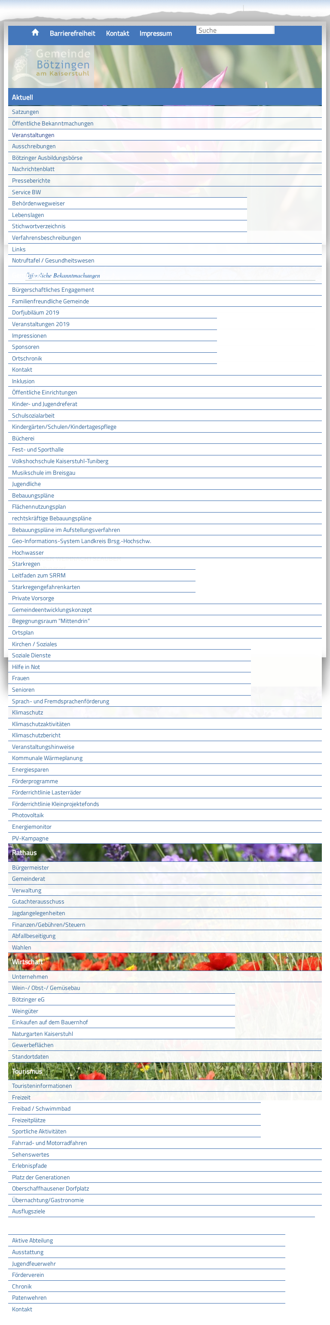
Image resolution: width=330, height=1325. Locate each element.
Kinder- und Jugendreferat (44, 403)
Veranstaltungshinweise (43, 746)
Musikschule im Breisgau (43, 472)
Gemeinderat (28, 878)
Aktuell (22, 97)
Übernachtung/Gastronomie (48, 1199)
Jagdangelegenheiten (38, 912)
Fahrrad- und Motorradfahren (49, 1142)
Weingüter (25, 1010)
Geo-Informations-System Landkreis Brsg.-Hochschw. (81, 540)
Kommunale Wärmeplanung (47, 757)
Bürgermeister (30, 867)
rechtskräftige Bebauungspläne (52, 517)
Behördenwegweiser (38, 203)
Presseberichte (31, 180)
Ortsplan (23, 632)
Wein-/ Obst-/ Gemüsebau (46, 987)
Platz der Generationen (41, 1177)
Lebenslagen (28, 214)
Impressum (156, 33)
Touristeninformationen (42, 1085)
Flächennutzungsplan (39, 506)
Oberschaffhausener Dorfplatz (50, 1188)
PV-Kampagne (30, 838)
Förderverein (28, 1274)
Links (19, 248)
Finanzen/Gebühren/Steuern (49, 924)
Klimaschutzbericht (36, 734)
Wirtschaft (27, 961)
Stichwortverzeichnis (39, 225)
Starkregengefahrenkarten (46, 586)
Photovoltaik (28, 814)
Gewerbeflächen (33, 1044)
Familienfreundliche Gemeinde (50, 300)
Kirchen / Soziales (34, 643)
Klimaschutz (27, 712)
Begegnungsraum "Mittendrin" (51, 620)
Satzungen (25, 111)
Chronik (22, 1286)
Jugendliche (26, 483)
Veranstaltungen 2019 (41, 323)
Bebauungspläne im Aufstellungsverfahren (66, 529)
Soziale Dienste (31, 654)
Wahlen (21, 947)
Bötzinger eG (28, 999)
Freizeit (21, 1097)
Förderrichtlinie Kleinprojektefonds (55, 803)
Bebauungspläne (33, 495)
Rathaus (24, 852)
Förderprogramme (35, 780)
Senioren (23, 689)
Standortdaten (30, 1056)
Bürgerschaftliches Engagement (53, 289)
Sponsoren (26, 346)
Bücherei (23, 438)
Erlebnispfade (29, 1165)
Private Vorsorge (33, 597)
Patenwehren (29, 1297)
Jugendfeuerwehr (34, 1263)
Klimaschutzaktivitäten (41, 723)
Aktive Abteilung (32, 1240)
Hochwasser (28, 552)
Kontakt (117, 33)
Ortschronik (27, 358)
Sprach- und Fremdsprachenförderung (60, 700)
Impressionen (29, 335)
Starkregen (26, 563)
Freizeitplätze (29, 1119)
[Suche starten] (274, 30)
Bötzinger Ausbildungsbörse (47, 157)
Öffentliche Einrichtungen (44, 392)
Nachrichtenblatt (33, 168)
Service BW (26, 191)
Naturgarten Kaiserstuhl (42, 1033)
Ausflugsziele (28, 1210)
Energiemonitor (32, 826)
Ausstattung (27, 1251)
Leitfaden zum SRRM (39, 575)
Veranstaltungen (33, 134)
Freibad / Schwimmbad (41, 1108)
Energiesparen (30, 769)
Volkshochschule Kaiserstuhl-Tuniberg (60, 460)
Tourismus (27, 1071)
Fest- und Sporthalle (38, 449)
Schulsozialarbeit (33, 415)
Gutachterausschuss (38, 901)
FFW (18, 1226)
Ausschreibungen (34, 145)
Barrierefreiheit (72, 33)
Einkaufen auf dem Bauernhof (50, 1021)
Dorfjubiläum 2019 (35, 312)
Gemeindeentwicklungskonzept (52, 609)
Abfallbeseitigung (33, 935)
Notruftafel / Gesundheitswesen (53, 260)
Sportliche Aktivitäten (39, 1131)
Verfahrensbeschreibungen (46, 237)
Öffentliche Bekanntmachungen (53, 123)
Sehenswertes (30, 1154)
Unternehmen (30, 976)
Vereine (300, 1226)
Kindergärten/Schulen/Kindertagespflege (64, 426)
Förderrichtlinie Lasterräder (46, 792)
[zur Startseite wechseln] (51, 83)
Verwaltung (26, 890)
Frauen (21, 677)
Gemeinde (26, 275)
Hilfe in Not (26, 666)
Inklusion (23, 380)
